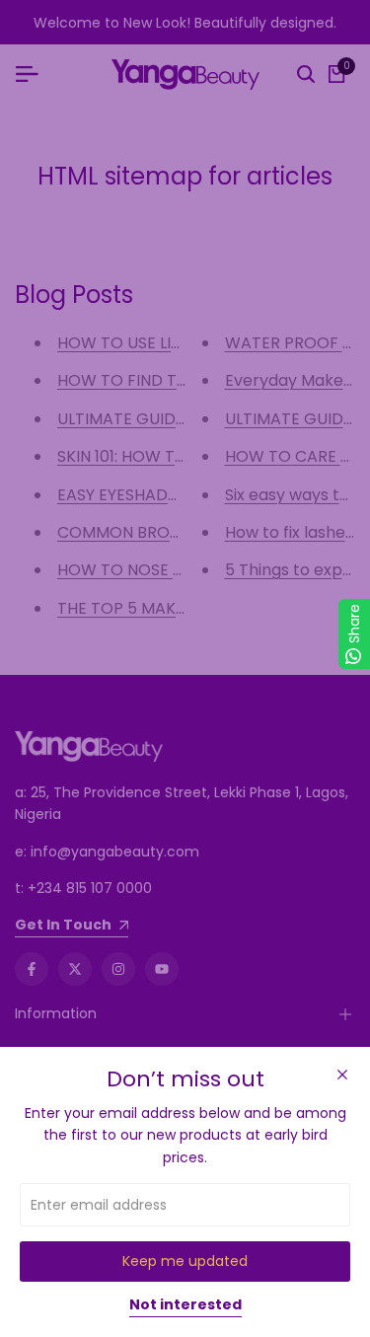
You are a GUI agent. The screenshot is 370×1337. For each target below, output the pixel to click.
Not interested (185, 1305)
